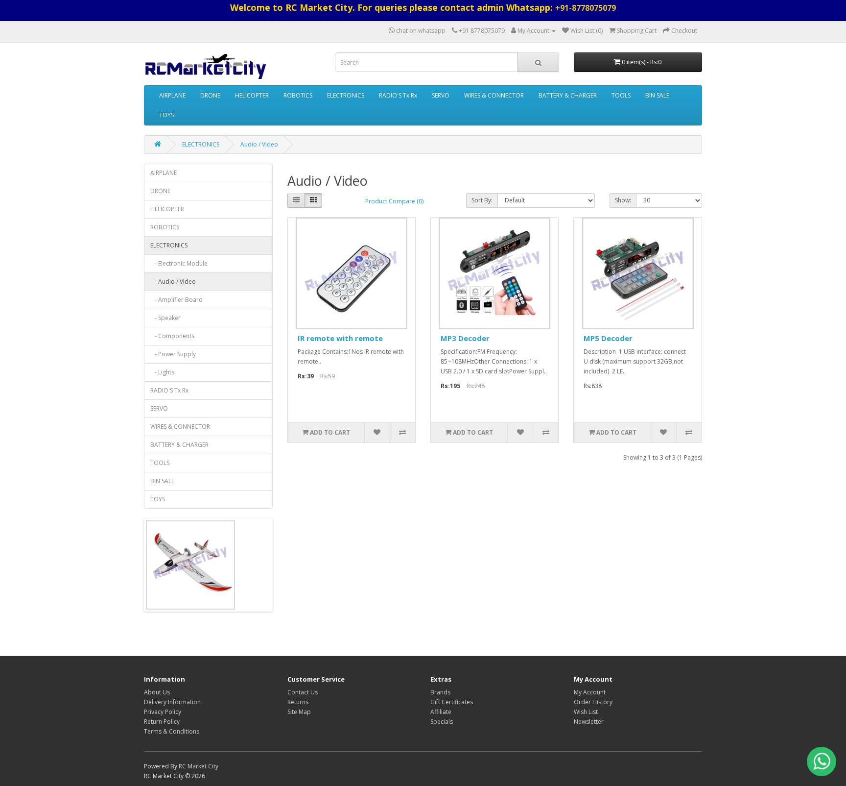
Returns (297, 702)
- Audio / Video (173, 281)
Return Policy (162, 721)
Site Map (299, 712)
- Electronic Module (179, 263)
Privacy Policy (162, 712)
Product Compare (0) (394, 201)
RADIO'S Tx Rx (398, 95)
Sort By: (482, 200)
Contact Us (302, 692)
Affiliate (440, 712)
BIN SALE (657, 95)
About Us (157, 692)
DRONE (210, 95)
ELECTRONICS (345, 95)
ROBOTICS (297, 95)
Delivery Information (172, 702)
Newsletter (589, 721)
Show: (623, 200)
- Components (172, 336)
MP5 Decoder (608, 338)
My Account (590, 692)
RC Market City (198, 766)
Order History (593, 702)
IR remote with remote (340, 338)
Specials (441, 721)
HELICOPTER (252, 95)
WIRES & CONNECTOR (494, 95)
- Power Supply (173, 354)
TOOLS (621, 95)
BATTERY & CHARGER (568, 95)
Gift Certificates (451, 702)
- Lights (162, 372)
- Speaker (165, 318)
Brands (440, 692)
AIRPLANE (172, 95)
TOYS (166, 115)
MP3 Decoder (465, 338)
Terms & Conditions (171, 731)
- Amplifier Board (176, 299)
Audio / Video (259, 144)
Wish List (586, 712)
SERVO (440, 95)
